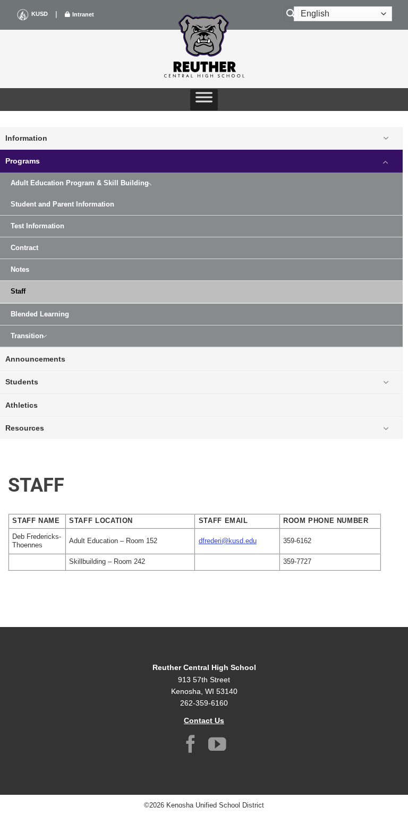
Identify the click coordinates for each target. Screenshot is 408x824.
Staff (18, 291)
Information (26, 138)
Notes (20, 269)
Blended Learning (40, 314)
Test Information (37, 226)
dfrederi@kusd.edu (228, 541)
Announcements (35, 359)
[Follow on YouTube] (217, 746)
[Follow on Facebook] (191, 746)
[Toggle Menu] (204, 99)
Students (21, 381)
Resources (24, 428)
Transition (27, 336)
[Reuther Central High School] (204, 45)
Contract (24, 248)
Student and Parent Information (62, 204)
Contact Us (204, 720)
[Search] (291, 14)
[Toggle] (385, 138)
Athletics (21, 405)
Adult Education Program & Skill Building (80, 183)
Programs (22, 161)
